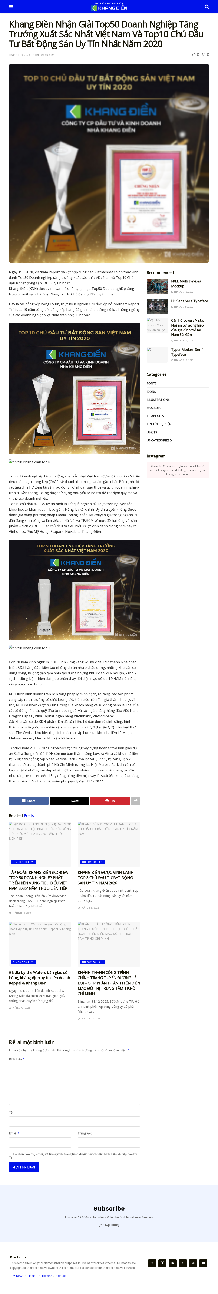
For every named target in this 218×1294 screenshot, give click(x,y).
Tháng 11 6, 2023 (19, 55)
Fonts (152, 383)
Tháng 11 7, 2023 (183, 340)
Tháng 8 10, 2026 (21, 912)
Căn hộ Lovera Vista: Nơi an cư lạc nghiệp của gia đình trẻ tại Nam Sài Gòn (187, 327)
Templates (155, 416)
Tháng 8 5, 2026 (89, 907)
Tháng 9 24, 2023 (183, 306)
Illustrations (158, 400)
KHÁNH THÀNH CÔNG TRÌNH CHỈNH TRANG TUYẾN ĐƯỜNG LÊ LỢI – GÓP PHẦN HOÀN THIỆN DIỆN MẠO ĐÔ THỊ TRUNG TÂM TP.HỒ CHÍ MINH (109, 983)
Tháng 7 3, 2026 (20, 1007)
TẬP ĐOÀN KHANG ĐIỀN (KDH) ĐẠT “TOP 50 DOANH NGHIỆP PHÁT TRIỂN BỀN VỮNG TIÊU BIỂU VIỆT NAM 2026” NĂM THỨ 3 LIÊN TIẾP (39, 880)
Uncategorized (159, 440)
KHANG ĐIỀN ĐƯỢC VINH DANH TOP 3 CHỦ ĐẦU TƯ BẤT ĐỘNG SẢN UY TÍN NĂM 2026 (105, 878)
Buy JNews (16, 1276)
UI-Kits (152, 432)
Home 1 (33, 1276)
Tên (13, 1113)
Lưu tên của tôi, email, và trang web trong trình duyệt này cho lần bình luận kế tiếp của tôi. (75, 1154)
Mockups (154, 408)
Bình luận (17, 1059)
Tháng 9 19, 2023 (183, 360)
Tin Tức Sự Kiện (44, 55)
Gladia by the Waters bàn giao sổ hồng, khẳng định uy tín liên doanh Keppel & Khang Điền (39, 978)
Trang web (85, 1133)
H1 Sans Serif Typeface (189, 301)
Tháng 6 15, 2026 (90, 1018)
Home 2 (47, 1276)
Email (14, 1133)
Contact (61, 1276)
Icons (151, 392)
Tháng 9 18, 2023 (183, 291)
